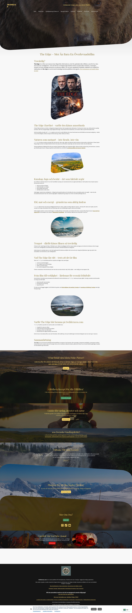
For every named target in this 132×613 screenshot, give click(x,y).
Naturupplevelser (63, 586)
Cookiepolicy (72, 599)
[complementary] (126, 610)
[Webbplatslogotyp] (66, 571)
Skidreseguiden (61, 588)
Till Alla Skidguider (66, 492)
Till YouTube (52, 543)
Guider (80, 586)
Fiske (77, 588)
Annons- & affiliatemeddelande (61, 599)
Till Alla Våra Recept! (66, 398)
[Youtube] (69, 525)
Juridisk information (47, 611)
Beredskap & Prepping (70, 588)
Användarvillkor (50, 599)
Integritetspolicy (79, 599)
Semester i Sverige (53, 588)
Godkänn (94, 609)
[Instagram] (62, 525)
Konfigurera (57, 611)
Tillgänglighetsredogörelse (89, 599)
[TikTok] (66, 525)
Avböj (99, 609)
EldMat (77, 586)
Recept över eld (71, 586)
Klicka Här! (66, 368)
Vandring (81, 588)
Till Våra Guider (66, 419)
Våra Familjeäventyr (54, 586)
